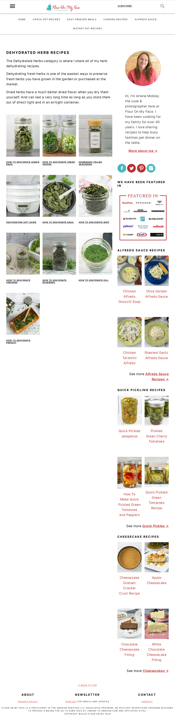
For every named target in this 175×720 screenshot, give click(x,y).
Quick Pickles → (155, 526)
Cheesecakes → (156, 671)
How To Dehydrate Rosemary (55, 281)
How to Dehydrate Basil (58, 222)
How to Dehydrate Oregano (18, 281)
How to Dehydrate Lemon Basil (22, 163)
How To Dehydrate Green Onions (59, 163)
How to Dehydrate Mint (94, 222)
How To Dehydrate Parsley (18, 341)
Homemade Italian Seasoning (90, 163)
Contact (147, 701)
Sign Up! (71, 701)
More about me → (143, 151)
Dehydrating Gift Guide (21, 222)
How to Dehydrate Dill (94, 280)
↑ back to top (87, 685)
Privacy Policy (28, 701)
